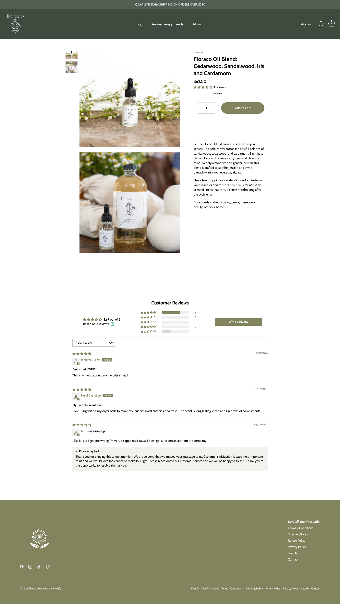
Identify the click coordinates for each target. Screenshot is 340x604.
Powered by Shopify (49, 588)
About (197, 24)
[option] (71, 54)
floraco (198, 52)
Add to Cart (242, 108)
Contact (293, 559)
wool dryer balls (233, 185)
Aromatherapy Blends (167, 24)
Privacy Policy (297, 547)
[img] (81, 354)
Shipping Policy (298, 534)
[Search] (321, 24)
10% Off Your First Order (304, 522)
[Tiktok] (39, 566)
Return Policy (296, 540)
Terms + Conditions (300, 528)
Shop (138, 24)
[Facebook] (22, 566)
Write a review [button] (238, 322)
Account (307, 24)
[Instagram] (30, 566)
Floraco (33, 588)
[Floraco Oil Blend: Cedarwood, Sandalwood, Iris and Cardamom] (71, 53)
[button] (203, 87)
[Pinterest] (48, 566)
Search (292, 553)
